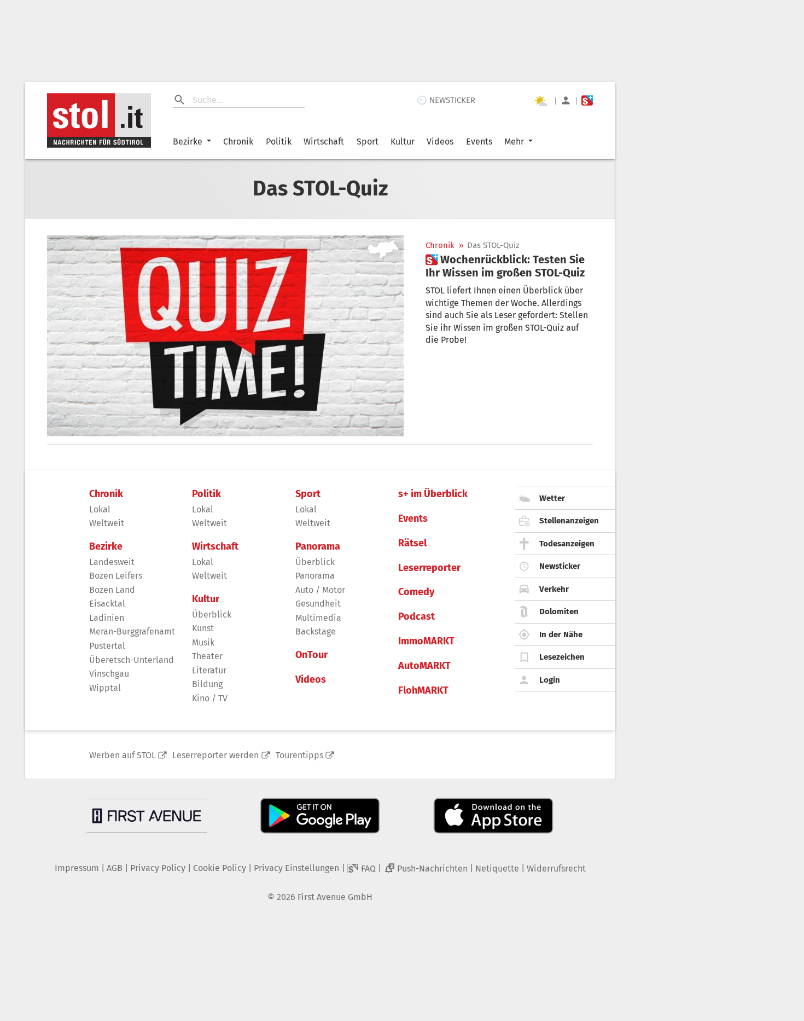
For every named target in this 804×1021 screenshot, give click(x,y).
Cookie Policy (219, 868)
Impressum (77, 868)
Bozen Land (112, 590)
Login (549, 680)
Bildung (207, 684)
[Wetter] (540, 101)
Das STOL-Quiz (493, 245)
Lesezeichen (562, 657)
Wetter (552, 498)
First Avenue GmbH (335, 897)
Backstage (315, 631)
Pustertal (107, 646)
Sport (367, 141)
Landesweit (112, 562)
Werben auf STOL (122, 755)
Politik (279, 141)
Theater (207, 656)
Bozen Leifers (115, 575)
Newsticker (559, 566)
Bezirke (187, 141)
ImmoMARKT (426, 641)
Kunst (203, 628)
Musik (203, 642)
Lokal (99, 509)
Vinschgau (109, 673)
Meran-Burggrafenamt (132, 631)
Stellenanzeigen (569, 521)
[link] (509, 266)
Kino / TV (210, 698)
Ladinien (106, 618)
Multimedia (318, 618)
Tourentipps (299, 755)
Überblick (211, 614)
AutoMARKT (424, 666)
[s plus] (587, 100)
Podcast (416, 616)
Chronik (238, 141)
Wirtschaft (324, 141)
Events (479, 141)
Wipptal (105, 688)
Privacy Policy (157, 868)
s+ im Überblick (433, 494)
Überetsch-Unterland (131, 660)
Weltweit (106, 523)
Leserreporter (429, 568)
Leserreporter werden (215, 755)
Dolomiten (559, 611)
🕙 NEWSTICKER (446, 100)
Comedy (416, 592)
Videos (440, 141)
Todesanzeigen (567, 544)
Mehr (514, 141)
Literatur (209, 670)
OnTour (311, 655)
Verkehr (554, 589)
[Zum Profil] (566, 100)
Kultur (403, 141)
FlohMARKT (423, 690)
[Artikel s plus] (225, 335)
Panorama (317, 546)
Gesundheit (318, 603)
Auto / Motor (320, 590)
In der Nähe (560, 634)
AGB (115, 868)
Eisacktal (107, 603)
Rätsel (412, 543)
